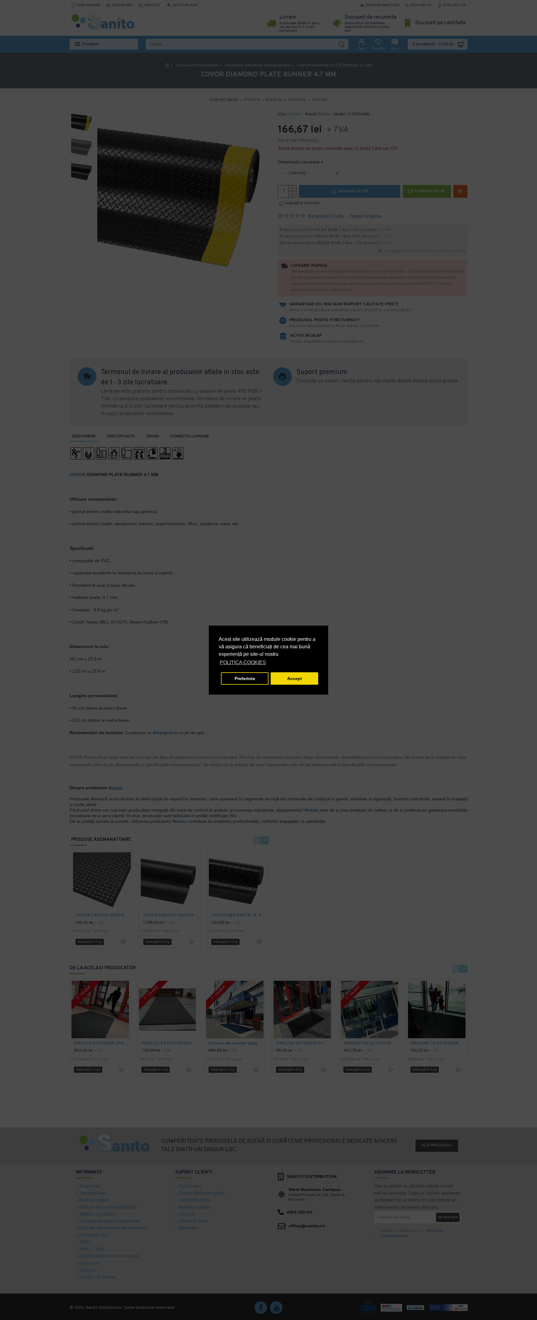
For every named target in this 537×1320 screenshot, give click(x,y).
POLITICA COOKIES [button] (243, 662)
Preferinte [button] (245, 678)
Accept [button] (294, 678)
